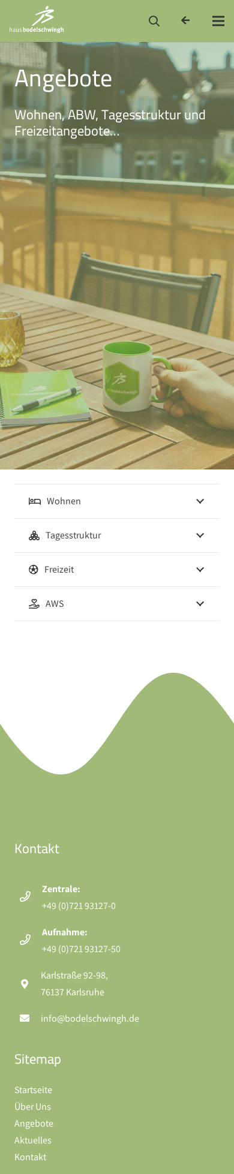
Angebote (33, 1123)
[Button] (185, 20)
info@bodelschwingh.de (90, 1018)
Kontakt (30, 1157)
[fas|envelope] (30, 1018)
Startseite (33, 1089)
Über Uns (32, 1106)
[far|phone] (30, 897)
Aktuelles (33, 1140)
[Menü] (218, 21)
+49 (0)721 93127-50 (81, 949)
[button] (155, 21)
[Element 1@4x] (37, 21)
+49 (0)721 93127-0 (79, 905)
